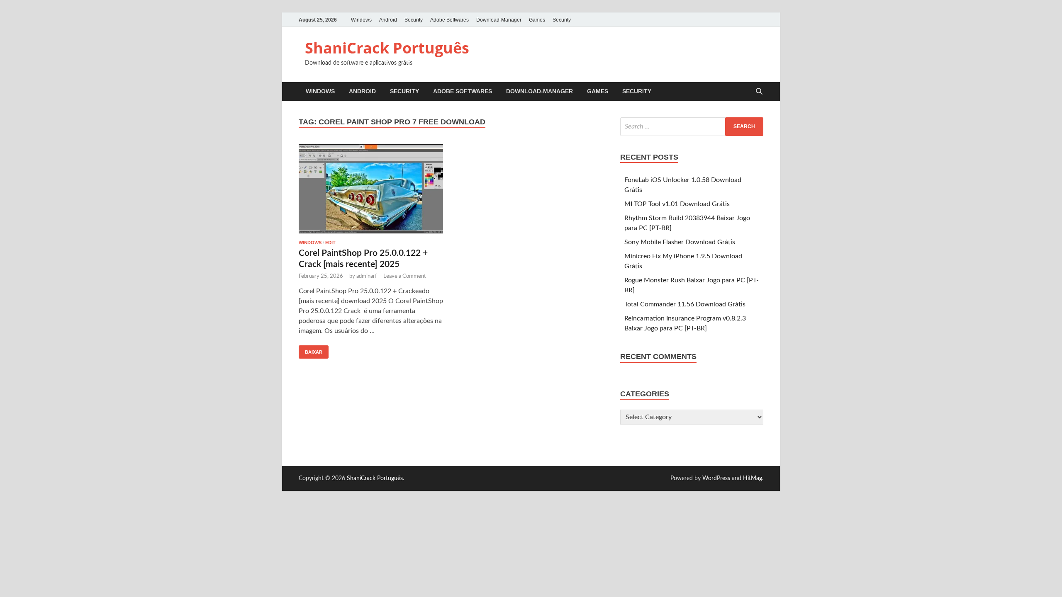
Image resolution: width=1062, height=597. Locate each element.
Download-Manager (498, 20)
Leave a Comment (404, 276)
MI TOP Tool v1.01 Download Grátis (677, 204)
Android (388, 20)
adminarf (366, 276)
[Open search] (759, 92)
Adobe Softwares (449, 20)
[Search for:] (691, 126)
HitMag (752, 478)
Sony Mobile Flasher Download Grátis (679, 242)
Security (413, 20)
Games (537, 20)
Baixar (310, 349)
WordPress (716, 478)
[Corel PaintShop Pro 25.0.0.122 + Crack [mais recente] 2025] (371, 188)
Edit (330, 242)
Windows (361, 20)
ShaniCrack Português (387, 48)
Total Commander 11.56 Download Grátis (684, 304)
